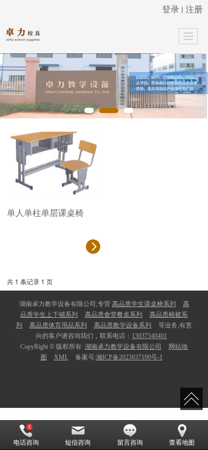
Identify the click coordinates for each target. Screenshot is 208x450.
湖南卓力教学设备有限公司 (123, 346)
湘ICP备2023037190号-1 (129, 357)
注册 (194, 9)
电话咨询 (26, 442)
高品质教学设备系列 (122, 325)
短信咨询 (78, 442)
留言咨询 (130, 442)
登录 (170, 9)
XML (61, 357)
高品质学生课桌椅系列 (144, 304)
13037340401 (149, 336)
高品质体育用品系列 (58, 325)
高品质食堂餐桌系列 (113, 314)
